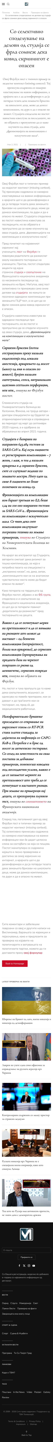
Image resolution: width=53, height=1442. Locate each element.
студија (18, 272)
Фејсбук (32, 252)
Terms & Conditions (16, 1421)
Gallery (46, 1392)
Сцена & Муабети (19, 1333)
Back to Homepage (15, 963)
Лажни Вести (8, 1308)
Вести (5, 1295)
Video (29, 1392)
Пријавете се (26, 1257)
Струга (13, 1303)
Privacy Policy (35, 1421)
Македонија (25, 1303)
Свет (35, 1303)
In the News (19, 1392)
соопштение (34, 272)
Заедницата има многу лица (16, 1313)
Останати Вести (10, 1345)
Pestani (37, 1392)
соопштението (36, 801)
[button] (3, 4)
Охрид (5, 1303)
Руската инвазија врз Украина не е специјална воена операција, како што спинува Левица (22, 1165)
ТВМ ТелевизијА (26, 1414)
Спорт (5, 1333)
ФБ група (44, 595)
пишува (25, 537)
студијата (22, 292)
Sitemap (33, 1424)
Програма (7, 1353)
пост (19, 252)
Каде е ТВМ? (8, 1372)
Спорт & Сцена (9, 1325)
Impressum (21, 1424)
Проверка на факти (37, 144)
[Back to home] (26, 4)
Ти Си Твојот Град (23, 1353)
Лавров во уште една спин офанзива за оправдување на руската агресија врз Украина (23, 1069)
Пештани (6, 1392)
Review (5, 1397)
